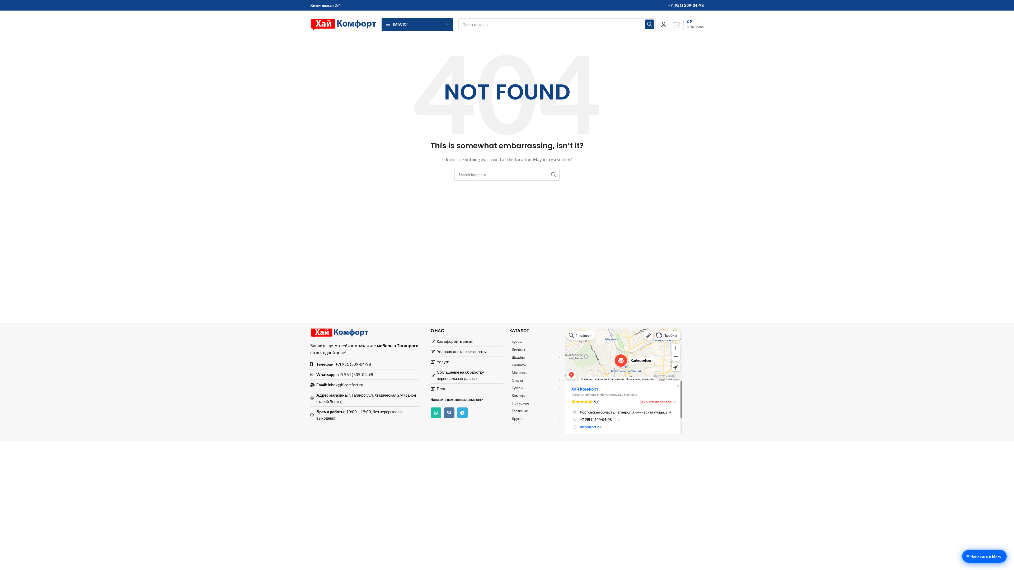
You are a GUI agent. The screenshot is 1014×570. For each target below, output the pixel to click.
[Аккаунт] (663, 24)
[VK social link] (449, 412)
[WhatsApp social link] (436, 412)
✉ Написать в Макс (983, 556)
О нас (437, 330)
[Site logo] (343, 23)
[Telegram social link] (462, 412)
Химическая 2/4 (325, 5)
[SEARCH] (649, 24)
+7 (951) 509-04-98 (686, 5)
